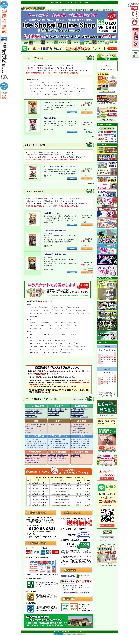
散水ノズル (28, 455)
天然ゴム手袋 (29, 461)
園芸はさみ (74, 439)
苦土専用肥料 (37, 426)
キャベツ (46, 310)
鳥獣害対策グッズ (62, 455)
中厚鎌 (55, 447)
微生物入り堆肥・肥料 (77, 411)
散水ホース (36, 455)
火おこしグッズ (75, 455)
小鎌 (31, 447)
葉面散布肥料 (41, 424)
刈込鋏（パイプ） (86, 445)
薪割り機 (82, 428)
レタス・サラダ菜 (58, 310)
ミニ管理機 (74, 424)
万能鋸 (50, 443)
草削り (27, 447)
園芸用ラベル (52, 459)
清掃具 (81, 457)
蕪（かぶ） (74, 334)
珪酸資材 (61, 411)
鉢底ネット (51, 461)
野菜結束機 (60, 457)
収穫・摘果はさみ (76, 443)
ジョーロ (43, 455)
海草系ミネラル (52, 411)
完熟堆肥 (51, 424)
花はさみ (81, 439)
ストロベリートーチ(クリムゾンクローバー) (60, 167)
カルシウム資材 (30, 428)
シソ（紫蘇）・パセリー (58, 313)
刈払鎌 (64, 447)
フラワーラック (34, 457)
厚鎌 (59, 447)
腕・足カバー (38, 461)
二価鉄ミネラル (63, 409)
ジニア (69, 85)
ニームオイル (29, 411)
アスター (32, 82)
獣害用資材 (39, 413)
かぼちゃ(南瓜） (46, 322)
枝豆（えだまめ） (60, 322)
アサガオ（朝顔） (35, 94)
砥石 (26, 462)
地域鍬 (55, 441)
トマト (51, 325)
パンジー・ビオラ (66, 88)
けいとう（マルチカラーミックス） (57, 102)
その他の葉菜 (33, 316)
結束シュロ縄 (52, 457)
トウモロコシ (33, 322)
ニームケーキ (39, 409)
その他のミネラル (53, 415)
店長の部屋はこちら (107, 415)
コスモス (78, 85)
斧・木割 (63, 445)
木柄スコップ (35, 439)
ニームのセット (30, 415)
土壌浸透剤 (84, 417)
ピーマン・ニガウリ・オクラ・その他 (58, 328)
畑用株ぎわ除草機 (76, 426)
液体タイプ (84, 409)
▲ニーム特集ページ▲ (107, 451)
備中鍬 (64, 439)
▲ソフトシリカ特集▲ (107, 120)
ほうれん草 (33, 307)
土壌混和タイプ (75, 409)
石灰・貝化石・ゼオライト (33, 430)
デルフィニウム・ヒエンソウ (38, 88)
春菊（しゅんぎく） (73, 307)
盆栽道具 (43, 457)
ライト (27, 457)
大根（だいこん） (49, 334)
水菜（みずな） (44, 307)
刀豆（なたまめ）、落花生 (37, 325)
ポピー (42, 91)
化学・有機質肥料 (30, 424)
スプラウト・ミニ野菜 (84, 313)
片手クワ (51, 439)
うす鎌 (50, 447)
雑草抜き (40, 445)
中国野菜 (71, 313)
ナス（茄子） (60, 325)
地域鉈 (57, 445)
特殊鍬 (60, 441)
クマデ (36, 447)
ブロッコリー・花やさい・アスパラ (77, 310)
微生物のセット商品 (77, 415)
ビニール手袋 (37, 459)
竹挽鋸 (60, 443)
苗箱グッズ (84, 432)
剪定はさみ (88, 439)
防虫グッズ (74, 457)
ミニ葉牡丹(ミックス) (51, 213)
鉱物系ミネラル (52, 409)
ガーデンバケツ (60, 461)
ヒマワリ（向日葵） (81, 88)
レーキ (41, 447)
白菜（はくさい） (35, 310)
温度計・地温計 (61, 459)
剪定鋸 (55, 443)
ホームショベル (30, 443)
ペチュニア (33, 91)
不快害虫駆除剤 (30, 413)
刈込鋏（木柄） (75, 445)
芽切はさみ (86, 441)
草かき (35, 445)
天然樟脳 (36, 411)
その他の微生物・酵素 (77, 413)
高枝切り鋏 (83, 447)
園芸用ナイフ (75, 447)
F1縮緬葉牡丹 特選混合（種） (55, 254)
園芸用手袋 (28, 459)
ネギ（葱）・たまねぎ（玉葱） (38, 313)
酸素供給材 (28, 432)
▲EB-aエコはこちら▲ (107, 92)
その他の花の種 (66, 94)
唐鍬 (59, 439)
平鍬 (55, 439)
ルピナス (81, 91)
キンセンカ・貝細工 (35, 85)
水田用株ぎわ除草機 (77, 430)
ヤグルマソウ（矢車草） (67, 91)
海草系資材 (28, 426)
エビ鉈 (52, 445)
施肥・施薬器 (75, 428)
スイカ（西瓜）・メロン (36, 328)
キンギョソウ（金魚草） (50, 94)
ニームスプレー (30, 409)
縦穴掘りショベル (41, 443)
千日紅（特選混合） (51, 118)
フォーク (39, 441)
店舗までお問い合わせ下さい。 (79, 70)
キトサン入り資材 (53, 413)
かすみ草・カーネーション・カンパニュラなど (52, 82)
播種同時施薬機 (75, 432)
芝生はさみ (86, 443)
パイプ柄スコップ (30, 441)
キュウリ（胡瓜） (73, 325)
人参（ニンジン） (35, 334)
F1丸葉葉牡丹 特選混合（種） (55, 230)
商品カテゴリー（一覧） (107, 69)
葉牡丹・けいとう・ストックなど (54, 85)
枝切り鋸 (65, 443)
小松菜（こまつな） (58, 307)
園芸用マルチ (52, 455)
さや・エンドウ (73, 322)
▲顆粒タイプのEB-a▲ (107, 103)
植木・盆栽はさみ (76, 441)
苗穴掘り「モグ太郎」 (85, 424)
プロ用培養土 (58, 424)
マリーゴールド (52, 91)
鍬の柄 (31, 462)
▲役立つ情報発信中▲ (107, 466)
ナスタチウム (53, 88)
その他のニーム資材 (31, 417)
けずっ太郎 (28, 445)
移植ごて (28, 439)
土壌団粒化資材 (75, 417)
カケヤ (36, 462)
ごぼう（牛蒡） (62, 334)
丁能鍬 (50, 441)
